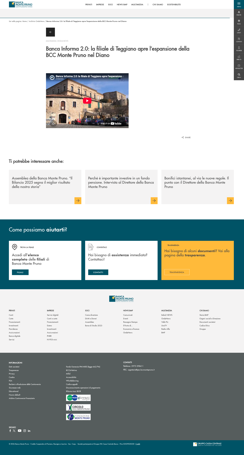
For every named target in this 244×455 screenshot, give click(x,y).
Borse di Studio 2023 (93, 325)
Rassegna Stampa (130, 322)
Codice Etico (205, 325)
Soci (87, 310)
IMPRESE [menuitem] (100, 4)
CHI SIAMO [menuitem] (158, 4)
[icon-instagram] (24, 430)
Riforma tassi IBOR (83, 391)
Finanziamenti (14, 322)
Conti (11, 315)
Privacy (12, 373)
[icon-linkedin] (29, 430)
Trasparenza (14, 370)
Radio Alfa (165, 329)
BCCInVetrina (71, 370)
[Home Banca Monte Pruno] (20, 4)
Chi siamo (204, 310)
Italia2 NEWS (166, 315)
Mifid (68, 373)
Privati (12, 310)
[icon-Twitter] (14, 430)
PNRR (49, 336)
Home (24, 21)
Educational (13, 391)
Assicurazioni (14, 332)
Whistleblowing (72, 380)
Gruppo (203, 329)
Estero (49, 325)
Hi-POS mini (52, 339)
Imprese (50, 310)
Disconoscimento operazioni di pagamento (83, 387)
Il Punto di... (128, 325)
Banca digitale (14, 336)
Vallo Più (164, 322)
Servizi (11, 339)
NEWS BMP (128, 310)
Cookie (11, 377)
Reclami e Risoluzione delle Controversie (25, 384)
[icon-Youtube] (19, 430)
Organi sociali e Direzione (210, 318)
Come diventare (91, 315)
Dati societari (14, 366)
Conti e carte (52, 318)
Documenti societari (207, 322)
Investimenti (13, 325)
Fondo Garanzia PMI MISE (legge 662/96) (92, 366)
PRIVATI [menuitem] (88, 4)
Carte (11, 318)
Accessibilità (71, 377)
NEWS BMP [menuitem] (122, 4)
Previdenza (13, 329)
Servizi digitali (52, 315)
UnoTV (164, 325)
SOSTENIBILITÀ (174, 4)
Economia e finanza (131, 329)
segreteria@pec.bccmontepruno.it (141, 369)
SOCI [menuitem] (110, 4)
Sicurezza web (14, 387)
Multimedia (166, 310)
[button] (239, 4)
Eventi (125, 318)
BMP (163, 332)
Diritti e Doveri (91, 318)
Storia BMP (204, 315)
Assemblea (89, 322)
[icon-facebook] (10, 430)
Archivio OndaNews (36, 21)
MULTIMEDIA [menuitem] (137, 4)
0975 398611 (137, 366)
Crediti (137, 444)
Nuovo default (14, 394)
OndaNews (127, 332)
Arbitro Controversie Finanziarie (31, 398)
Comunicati (128, 315)
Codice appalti (81, 384)
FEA (10, 380)
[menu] (133, 4)
